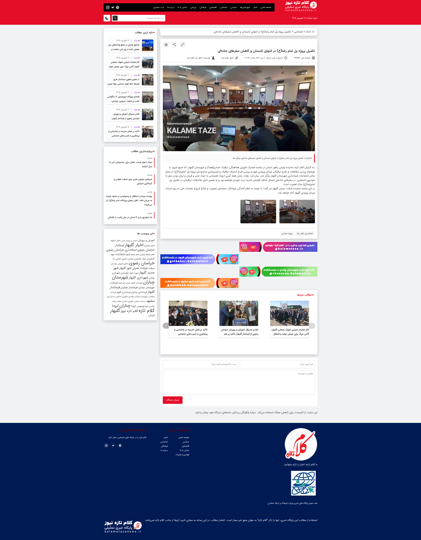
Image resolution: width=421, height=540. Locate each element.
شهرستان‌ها (245, 7)
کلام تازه (147, 310)
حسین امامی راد (120, 259)
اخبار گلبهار (134, 245)
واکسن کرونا (150, 306)
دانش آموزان (123, 263)
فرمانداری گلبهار (123, 292)
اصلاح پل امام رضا (305, 233)
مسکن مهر (111, 296)
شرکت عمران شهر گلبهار (133, 268)
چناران (124, 305)
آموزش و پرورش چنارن (129, 240)
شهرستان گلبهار (137, 282)
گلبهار (115, 310)
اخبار (255, 7)
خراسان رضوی (142, 263)
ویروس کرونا (137, 306)
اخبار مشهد (115, 240)
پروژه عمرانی (287, 233)
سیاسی (233, 7)
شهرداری (125, 273)
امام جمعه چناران (147, 254)
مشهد (150, 301)
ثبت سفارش (158, 7)
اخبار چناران (149, 245)
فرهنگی (202, 7)
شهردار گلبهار (133, 273)
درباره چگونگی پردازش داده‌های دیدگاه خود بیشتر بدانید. (225, 412)
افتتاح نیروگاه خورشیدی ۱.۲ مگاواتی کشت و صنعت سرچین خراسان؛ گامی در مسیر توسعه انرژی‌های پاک (123, 101)
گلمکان (152, 315)
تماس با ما (182, 7)
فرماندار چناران (129, 287)
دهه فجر (114, 263)
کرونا (115, 306)
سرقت (151, 268)
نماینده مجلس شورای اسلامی (134, 301)
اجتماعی (223, 7)
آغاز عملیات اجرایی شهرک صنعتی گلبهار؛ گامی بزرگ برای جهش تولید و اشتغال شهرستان (290, 334)
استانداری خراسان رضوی (121, 250)
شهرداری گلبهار (138, 277)
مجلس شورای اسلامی (124, 296)
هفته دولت (116, 301)
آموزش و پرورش (146, 240)
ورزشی (193, 7)
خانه (308, 32)
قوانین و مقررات (182, 454)
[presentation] (312, 326)
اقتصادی (213, 7)
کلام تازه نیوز (129, 311)
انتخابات (120, 254)
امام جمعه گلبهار (132, 254)
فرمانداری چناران (139, 292)
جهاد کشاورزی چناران (137, 259)
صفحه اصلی (265, 7)
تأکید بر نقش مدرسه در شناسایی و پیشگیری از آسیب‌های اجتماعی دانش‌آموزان (191, 334)
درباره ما (170, 7)
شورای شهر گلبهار (124, 283)
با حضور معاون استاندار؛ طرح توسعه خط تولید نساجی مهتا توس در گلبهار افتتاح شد (123, 84)
